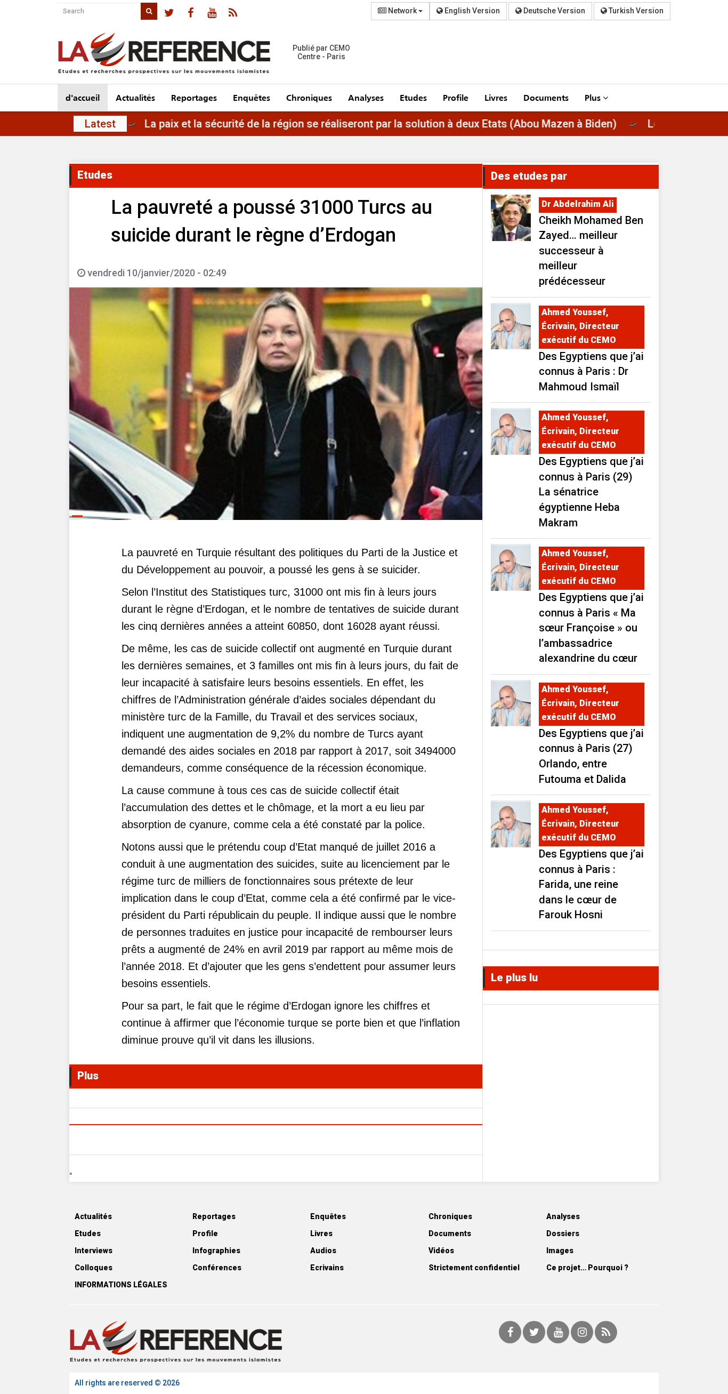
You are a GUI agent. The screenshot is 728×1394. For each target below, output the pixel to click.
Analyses (366, 97)
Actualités (135, 97)
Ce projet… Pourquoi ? (587, 1267)
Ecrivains (327, 1267)
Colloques (93, 1267)
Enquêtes (251, 97)
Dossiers (562, 1233)
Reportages (194, 97)
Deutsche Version (553, 10)
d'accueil (83, 97)
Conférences (216, 1267)
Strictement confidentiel (474, 1267)
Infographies (216, 1250)
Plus (594, 97)
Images (559, 1250)
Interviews (93, 1250)
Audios (323, 1250)
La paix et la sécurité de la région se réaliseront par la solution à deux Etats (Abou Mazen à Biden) (413, 123)
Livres (495, 97)
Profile (455, 97)
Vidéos (441, 1250)
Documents (546, 97)
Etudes (413, 97)
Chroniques (309, 97)
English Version (471, 10)
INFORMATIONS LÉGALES (121, 1284)
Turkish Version (635, 10)
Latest (100, 123)
